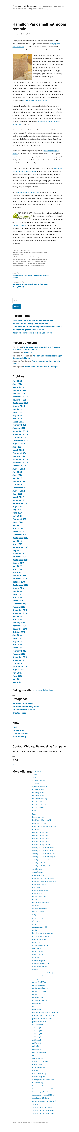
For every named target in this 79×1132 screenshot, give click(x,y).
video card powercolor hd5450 (42, 1107)
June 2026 (17, 384)
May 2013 (17, 641)
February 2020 (19, 535)
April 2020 (17, 528)
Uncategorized (19, 713)
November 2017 (19, 557)
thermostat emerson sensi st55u (43, 1089)
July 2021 (17, 510)
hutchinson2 (36, 942)
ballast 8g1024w (38, 796)
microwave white (38, 976)
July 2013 (17, 635)
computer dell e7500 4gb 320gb (43, 878)
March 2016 (18, 601)
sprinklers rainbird (38, 1067)
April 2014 (17, 619)
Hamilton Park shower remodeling (29, 263)
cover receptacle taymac (40, 890)
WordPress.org (19, 736)
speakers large (37, 1064)
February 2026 (19, 390)
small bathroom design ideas (36, 265)
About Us (27, 352)
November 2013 (19, 629)
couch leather (36, 887)
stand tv (35, 1070)
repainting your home (19, 225)
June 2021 (17, 513)
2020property (36, 774)
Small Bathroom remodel (23, 710)
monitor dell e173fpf (39, 991)
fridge (34, 915)
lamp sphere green (38, 961)
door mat (35, 899)
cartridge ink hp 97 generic (41, 866)
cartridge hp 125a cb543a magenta (44, 857)
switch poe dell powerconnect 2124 (44, 1080)
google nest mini (38, 924)
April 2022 (17, 494)
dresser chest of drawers (40, 902)
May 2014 (17, 616)
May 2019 (17, 541)
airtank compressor (38, 780)
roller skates (36, 1049)
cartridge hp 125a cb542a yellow (43, 854)
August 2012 (18, 670)
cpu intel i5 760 (37, 893)
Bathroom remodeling (20, 252)
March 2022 (18, 497)
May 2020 (17, 525)
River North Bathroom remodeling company (32, 320)
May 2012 (17, 679)
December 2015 (19, 610)
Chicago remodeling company (25, 6)
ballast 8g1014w (38, 793)
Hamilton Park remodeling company (34, 100)
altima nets (36, 783)
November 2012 (19, 660)
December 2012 (19, 657)
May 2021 (17, 516)
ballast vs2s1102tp (38, 808)
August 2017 (18, 563)
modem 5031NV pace (39, 982)
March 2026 (18, 387)
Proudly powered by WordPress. (39, 1122)
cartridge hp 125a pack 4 (40, 860)
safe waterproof (37, 1058)
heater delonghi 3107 (39, 939)
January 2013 (18, 654)
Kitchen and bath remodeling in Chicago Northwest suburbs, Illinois (36, 348)
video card (35, 1104)
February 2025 (19, 425)
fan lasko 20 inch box (39, 909)
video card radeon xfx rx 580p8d (43, 1113)
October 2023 (19, 466)
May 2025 (17, 415)
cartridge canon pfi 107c (40, 835)
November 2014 (20, 613)
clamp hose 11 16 (38, 875)
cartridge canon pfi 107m (40, 838)
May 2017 (17, 566)
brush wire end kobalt (39, 823)
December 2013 (19, 626)
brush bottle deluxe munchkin (42, 820)
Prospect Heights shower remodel (28, 330)
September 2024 (20, 440)
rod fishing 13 (37, 1034)
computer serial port (39, 884)
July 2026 (17, 381)
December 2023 (20, 459)
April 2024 (17, 447)
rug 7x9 (34, 1055)
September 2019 (20, 538)
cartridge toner (37, 869)
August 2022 (18, 491)
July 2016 (17, 591)
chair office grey (37, 872)
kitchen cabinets (37, 951)
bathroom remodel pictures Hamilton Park (26, 257)
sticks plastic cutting (39, 1074)
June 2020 (17, 522)
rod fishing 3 (36, 1037)
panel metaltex (37, 1003)
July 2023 (17, 472)
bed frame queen (38, 811)
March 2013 (18, 648)
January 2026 (18, 393)
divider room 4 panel (39, 896)
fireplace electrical (38, 912)
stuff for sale (16, 765)
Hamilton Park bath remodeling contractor (35, 259)
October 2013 (18, 632)
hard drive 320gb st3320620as (42, 933)
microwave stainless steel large (42, 973)
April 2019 (17, 544)
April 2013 (17, 644)
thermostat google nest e (40, 1092)
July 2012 (17, 673)
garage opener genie (39, 918)
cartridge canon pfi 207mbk (41, 844)
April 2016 (17, 597)
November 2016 (19, 579)
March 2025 (18, 422)
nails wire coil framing (40, 1000)
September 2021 (20, 503)
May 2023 (17, 478)
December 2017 (19, 553)
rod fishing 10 (37, 1031)
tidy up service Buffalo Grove (43, 690)
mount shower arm (38, 997)
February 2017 (19, 575)
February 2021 (19, 519)
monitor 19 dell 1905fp (40, 988)
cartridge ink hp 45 (38, 863)
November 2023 (20, 462)
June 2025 (17, 412)
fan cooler (35, 906)
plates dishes (36, 1009)
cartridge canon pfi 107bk (41, 832)
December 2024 (20, 431)
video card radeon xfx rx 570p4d (43, 1110)
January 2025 (18, 428)
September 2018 (20, 547)
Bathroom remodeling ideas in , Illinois (36, 362)
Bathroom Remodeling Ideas (35, 252)
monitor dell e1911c (39, 994)
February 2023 (19, 481)
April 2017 (17, 569)
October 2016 (18, 582)
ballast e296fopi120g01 (40, 799)
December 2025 (20, 397)
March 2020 (18, 531)
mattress (35, 970)
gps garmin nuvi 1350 (39, 927)
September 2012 (20, 666)
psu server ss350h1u (39, 1022)
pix (33, 1006)
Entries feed (18, 730)
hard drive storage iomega (41, 936)
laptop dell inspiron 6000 (40, 964)
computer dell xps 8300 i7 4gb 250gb (44, 881)
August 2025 (18, 406)
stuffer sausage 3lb (38, 1077)
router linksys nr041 (39, 1052)
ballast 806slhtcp (38, 789)
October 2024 (19, 437)
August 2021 (18, 506)
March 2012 (18, 682)
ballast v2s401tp (37, 802)
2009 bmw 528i (37, 771)
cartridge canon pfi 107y (40, 841)
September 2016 (20, 585)
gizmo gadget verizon (39, 921)
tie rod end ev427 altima (40, 1098)
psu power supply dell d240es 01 (43, 1015)
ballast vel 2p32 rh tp (39, 805)
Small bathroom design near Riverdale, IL (31, 323)
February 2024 (19, 453)
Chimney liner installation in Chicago (40, 366)
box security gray (38, 817)
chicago (16, 34)
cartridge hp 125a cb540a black (43, 848)
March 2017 (17, 572)
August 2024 (18, 444)
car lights (35, 829)
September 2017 (20, 560)
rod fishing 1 (36, 1028)
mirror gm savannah (39, 979)
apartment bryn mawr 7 (40, 786)
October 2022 (19, 484)
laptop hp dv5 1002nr (39, 967)
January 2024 (19, 456)
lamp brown (36, 957)
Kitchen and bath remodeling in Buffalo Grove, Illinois (37, 326)
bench (34, 814)
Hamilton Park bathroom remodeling (22, 261)
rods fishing (36, 1046)
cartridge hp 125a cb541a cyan (42, 851)
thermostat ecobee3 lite (40, 1086)
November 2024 (20, 434)
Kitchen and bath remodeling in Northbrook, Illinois (37, 357)
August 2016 (18, 588)
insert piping (36, 948)
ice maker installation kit (40, 945)
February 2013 (19, 651)
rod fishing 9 (36, 1043)
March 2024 (18, 450)
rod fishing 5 (36, 1040)
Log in (15, 727)
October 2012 (18, 663)
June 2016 (17, 594)
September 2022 (20, 488)
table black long (37, 1083)
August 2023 (18, 469)
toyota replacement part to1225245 (44, 1101)
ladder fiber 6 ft (37, 954)
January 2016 (18, 607)
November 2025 (20, 400)
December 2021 (19, 500)
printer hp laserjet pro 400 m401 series (45, 1012)
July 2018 (17, 550)
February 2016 (19, 604)
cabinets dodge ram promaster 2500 (44, 826)
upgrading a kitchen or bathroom (28, 192)
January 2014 (18, 622)
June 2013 (17, 638)
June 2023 (17, 475)
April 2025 (17, 418)
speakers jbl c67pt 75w (40, 1061)
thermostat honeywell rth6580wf (43, 1095)
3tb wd (34, 777)
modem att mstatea (38, 985)
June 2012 (17, 676)
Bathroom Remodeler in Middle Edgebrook (32, 333)
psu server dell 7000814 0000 (42, 1019)
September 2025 (20, 403)
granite (34, 930)
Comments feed (20, 733)
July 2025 (17, 409)
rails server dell (37, 1025)
